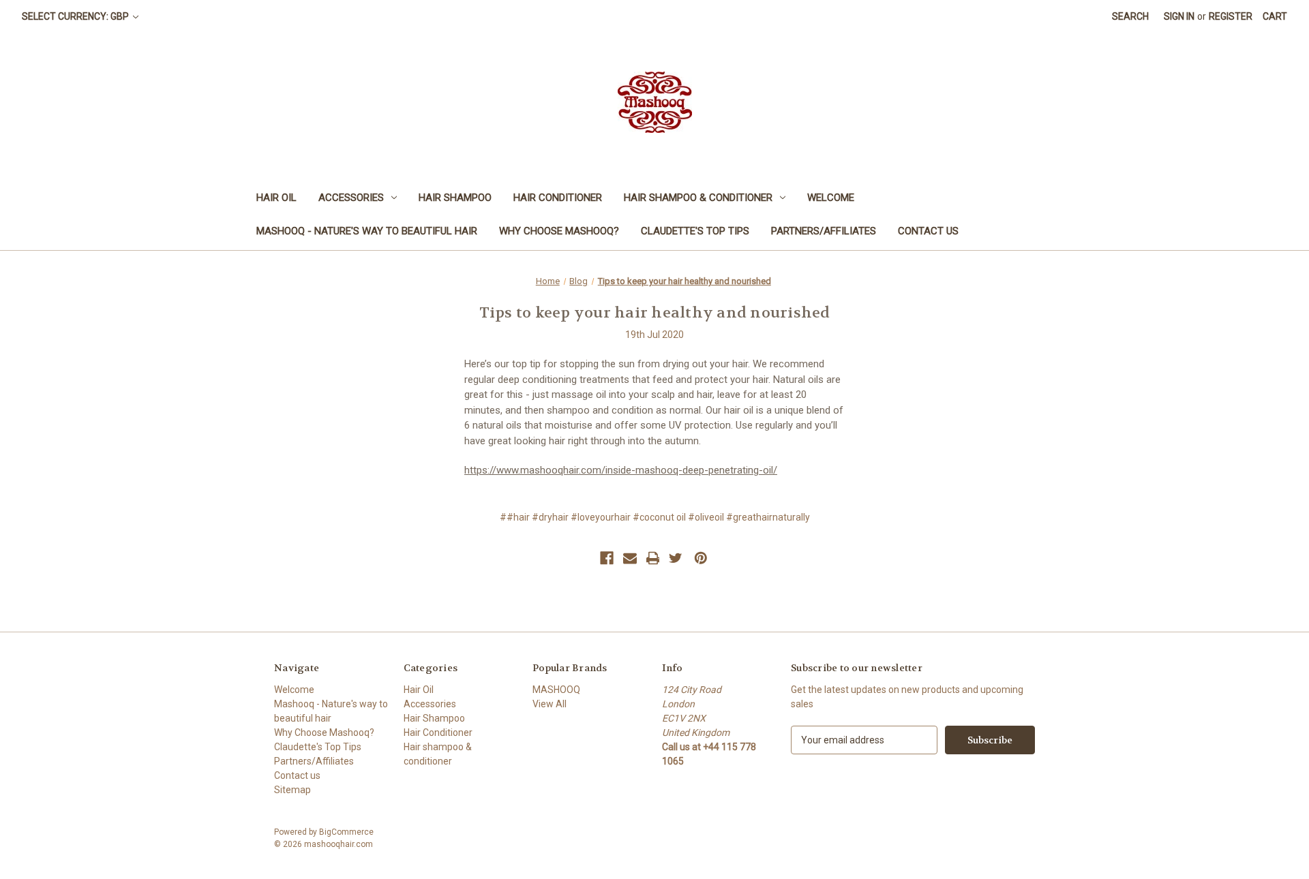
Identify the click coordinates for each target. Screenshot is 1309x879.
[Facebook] (607, 558)
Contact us (928, 231)
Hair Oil (276, 197)
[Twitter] (675, 558)
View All (549, 703)
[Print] (653, 558)
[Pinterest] (701, 558)
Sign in (1179, 16)
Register (1230, 16)
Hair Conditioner (557, 197)
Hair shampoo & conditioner (698, 197)
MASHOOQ (556, 689)
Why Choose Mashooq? (559, 231)
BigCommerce (346, 832)
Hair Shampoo (455, 197)
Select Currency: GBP (76, 16)
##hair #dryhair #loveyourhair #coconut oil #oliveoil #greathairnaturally (655, 517)
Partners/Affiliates (823, 231)
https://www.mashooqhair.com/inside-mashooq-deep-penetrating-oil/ (620, 470)
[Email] (630, 558)
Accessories (351, 197)
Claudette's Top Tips (695, 231)
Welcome (830, 197)
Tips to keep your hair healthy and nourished (654, 312)
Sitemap (292, 789)
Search (1130, 16)
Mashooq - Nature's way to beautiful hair (366, 231)
